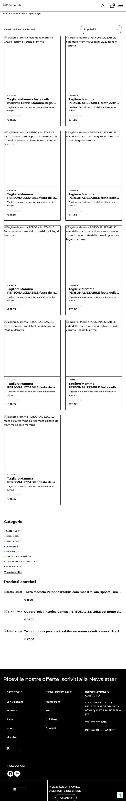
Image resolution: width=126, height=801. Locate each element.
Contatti (51, 728)
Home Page (53, 701)
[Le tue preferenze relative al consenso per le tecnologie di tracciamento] (120, 795)
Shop (49, 710)
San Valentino (15, 701)
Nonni (10, 728)
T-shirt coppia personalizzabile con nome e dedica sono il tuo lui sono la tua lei (73, 631)
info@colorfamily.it (100, 730)
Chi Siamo (52, 719)
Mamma (12, 710)
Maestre (12, 737)
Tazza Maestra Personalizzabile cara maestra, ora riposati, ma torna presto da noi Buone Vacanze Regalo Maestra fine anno (73, 592)
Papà (10, 719)
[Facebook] (10, 774)
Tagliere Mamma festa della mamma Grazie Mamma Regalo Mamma (31, 103)
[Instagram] (17, 774)
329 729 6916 (98, 722)
